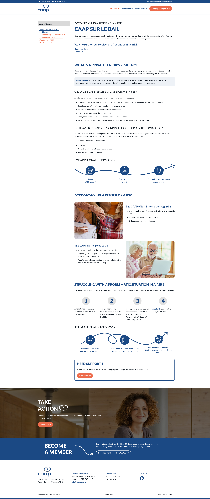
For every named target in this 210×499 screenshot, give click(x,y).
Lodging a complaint (160, 8)
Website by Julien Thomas (164, 494)
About (160, 1)
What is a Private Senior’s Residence (49, 30)
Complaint (156, 309)
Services (113, 8)
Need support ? (45, 43)
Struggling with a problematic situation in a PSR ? (51, 38)
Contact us (165, 1)
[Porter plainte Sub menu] (169, 8)
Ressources (140, 8)
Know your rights (81, 49)
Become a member (152, 1)
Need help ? (79, 52)
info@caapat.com (79, 482)
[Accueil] (43, 8)
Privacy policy (109, 494)
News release (127, 8)
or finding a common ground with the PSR (158, 350)
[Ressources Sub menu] (146, 8)
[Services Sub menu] (118, 8)
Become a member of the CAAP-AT (112, 453)
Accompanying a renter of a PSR (52, 35)
